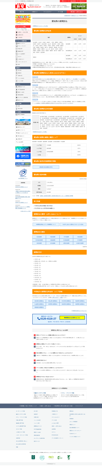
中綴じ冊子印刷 (19, 420)
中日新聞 (67, 236)
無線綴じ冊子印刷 (20, 423)
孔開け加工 (20, 75)
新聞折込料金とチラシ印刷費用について (46, 224)
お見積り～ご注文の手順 (23, 32)
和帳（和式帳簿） (21, 114)
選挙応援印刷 (20, 94)
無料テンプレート (21, 130)
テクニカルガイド (47, 11)
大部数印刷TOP (67, 15)
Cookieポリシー (73, 433)
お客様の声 (19, 139)
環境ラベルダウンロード (22, 133)
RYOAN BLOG (55, 435)
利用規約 (71, 418)
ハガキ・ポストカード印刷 (22, 435)
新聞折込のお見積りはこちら (73, 317)
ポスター (20, 56)
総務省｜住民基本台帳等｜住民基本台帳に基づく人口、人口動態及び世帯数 (56, 195)
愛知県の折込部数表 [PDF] (46, 167)
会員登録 (74, 1)
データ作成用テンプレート (57, 438)
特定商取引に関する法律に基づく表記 (77, 415)
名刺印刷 (18, 438)
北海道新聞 (66, 240)
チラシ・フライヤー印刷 (21, 417)
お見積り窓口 (20, 34)
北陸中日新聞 (80, 243)
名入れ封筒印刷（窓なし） (22, 441)
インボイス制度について (75, 436)
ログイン (83, 1)
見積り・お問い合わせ (77, 11)
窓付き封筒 (20, 108)
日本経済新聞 (39, 240)
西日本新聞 (66, 243)
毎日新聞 (80, 236)
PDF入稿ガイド (20, 136)
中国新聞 (80, 240)
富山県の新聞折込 (53, 301)
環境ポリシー (72, 424)
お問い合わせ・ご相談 (57, 297)
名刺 (19, 64)
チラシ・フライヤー (22, 46)
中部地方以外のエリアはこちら (79, 310)
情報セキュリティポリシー (75, 430)
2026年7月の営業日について (21, 202)
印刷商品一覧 (55, 411)
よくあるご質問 (55, 423)
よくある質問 (20, 142)
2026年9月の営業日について (21, 187)
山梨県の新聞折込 (39, 304)
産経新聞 (53, 240)
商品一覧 (22, 11)
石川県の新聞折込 (66, 301)
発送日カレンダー (21, 127)
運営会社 (71, 411)
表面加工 (20, 73)
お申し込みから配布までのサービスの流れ (73, 224)
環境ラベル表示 (21, 92)
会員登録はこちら (20, 23)
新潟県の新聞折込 (39, 301)
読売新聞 (39, 236)
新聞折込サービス (75, 15)
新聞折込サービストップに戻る (40, 26)
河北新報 (53, 243)
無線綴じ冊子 (20, 51)
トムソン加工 (20, 80)
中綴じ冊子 (20, 48)
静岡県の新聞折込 (80, 304)
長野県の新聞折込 (53, 304)
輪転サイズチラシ (21, 43)
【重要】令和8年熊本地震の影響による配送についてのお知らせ (22, 192)
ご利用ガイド (34, 11)
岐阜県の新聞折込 (66, 304)
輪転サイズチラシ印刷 (21, 414)
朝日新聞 (53, 236)
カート (64, 1)
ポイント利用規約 (73, 421)
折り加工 (20, 70)
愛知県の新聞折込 (39, 307)
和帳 (17, 447)
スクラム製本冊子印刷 (21, 426)
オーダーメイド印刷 (20, 411)
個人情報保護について (23, 178)
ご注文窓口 (20, 37)
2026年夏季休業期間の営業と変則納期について (22, 197)
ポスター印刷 (19, 429)
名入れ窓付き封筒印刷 (21, 444)
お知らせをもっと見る (26, 211)
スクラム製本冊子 (21, 53)
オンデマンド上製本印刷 (23, 97)
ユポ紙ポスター (21, 59)
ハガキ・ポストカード (22, 61)
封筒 (19, 106)
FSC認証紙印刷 (21, 89)
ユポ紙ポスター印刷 (20, 432)
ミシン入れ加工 (21, 78)
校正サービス (20, 100)
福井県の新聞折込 (80, 301)
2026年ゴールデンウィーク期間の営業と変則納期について (22, 207)
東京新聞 (39, 243)
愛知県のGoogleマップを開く (40, 131)
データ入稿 (60, 11)
